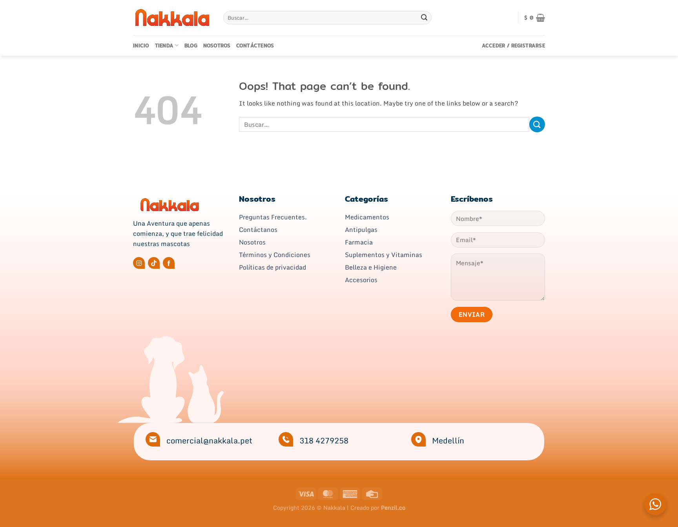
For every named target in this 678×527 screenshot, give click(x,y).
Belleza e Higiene (371, 267)
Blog (191, 45)
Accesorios (361, 280)
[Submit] (424, 17)
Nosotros (217, 45)
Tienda (164, 45)
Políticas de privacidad (272, 267)
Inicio (141, 45)
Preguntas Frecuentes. (273, 217)
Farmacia (359, 242)
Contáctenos (255, 45)
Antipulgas (361, 229)
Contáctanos (258, 229)
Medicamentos (367, 217)
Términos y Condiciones (274, 255)
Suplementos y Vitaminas (383, 255)
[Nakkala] (172, 17)
